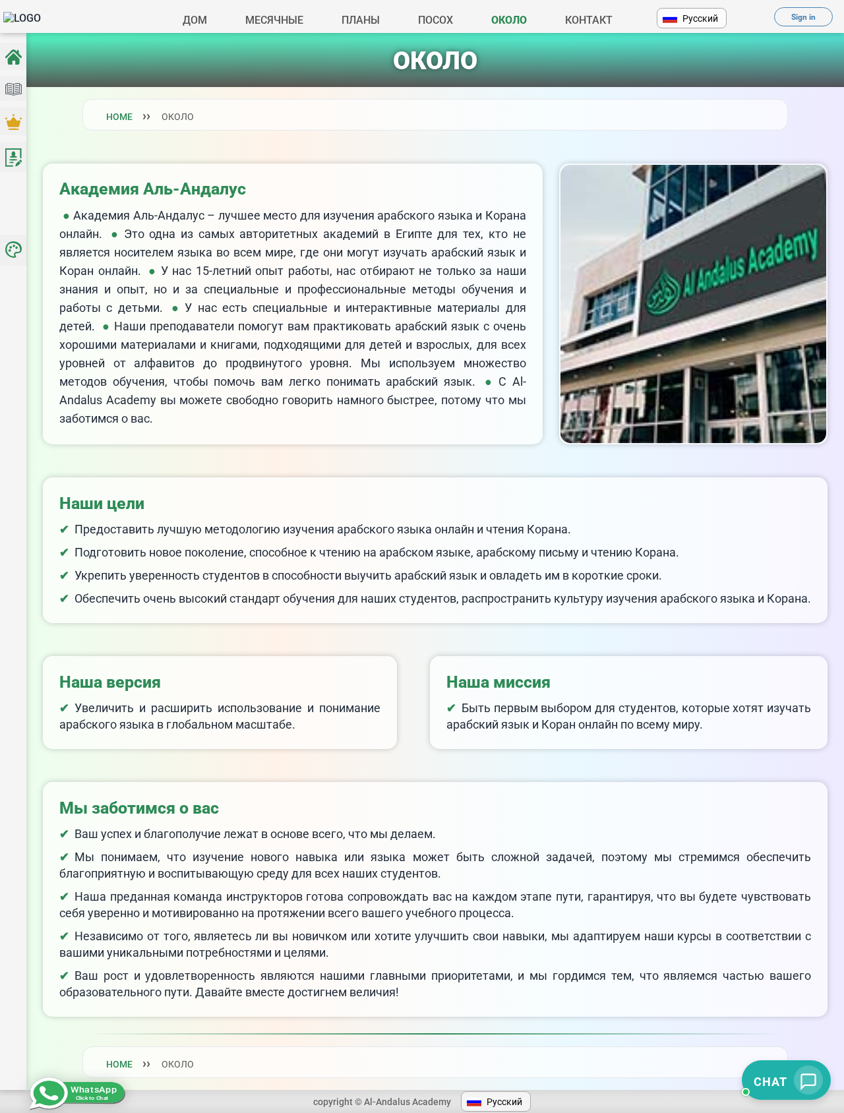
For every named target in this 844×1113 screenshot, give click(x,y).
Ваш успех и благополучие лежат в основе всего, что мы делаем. (255, 834)
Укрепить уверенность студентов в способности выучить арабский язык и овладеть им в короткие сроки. (368, 575)
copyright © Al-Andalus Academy (382, 1102)
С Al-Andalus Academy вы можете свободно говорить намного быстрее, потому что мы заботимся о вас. (292, 400)
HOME (119, 116)
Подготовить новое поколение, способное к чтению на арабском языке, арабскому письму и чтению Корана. (377, 552)
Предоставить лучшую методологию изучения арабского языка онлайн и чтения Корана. (323, 529)
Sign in (803, 17)
